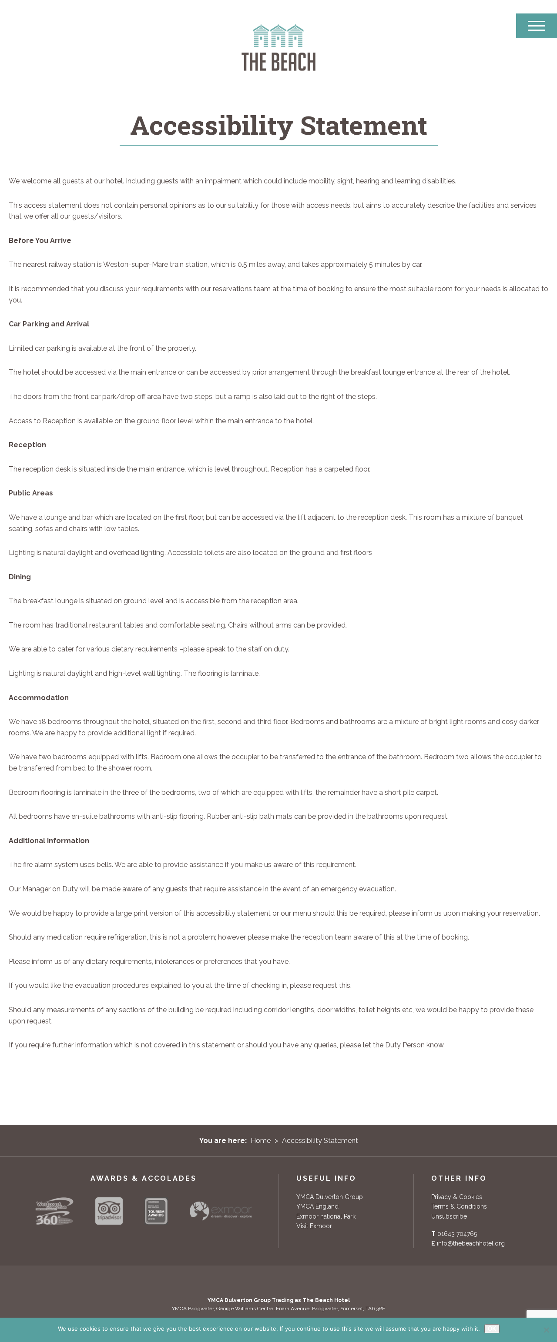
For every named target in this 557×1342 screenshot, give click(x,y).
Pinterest (267, 1281)
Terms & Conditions (459, 1206)
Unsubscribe (449, 1216)
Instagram (307, 1281)
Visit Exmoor (314, 1225)
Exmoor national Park (326, 1216)
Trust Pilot (329, 1281)
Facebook (226, 1281)
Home (261, 1140)
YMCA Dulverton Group (329, 1196)
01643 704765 (457, 1233)
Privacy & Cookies (456, 1196)
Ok (492, 1328)
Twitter (247, 1281)
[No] (546, 1329)
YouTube (287, 1281)
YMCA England (317, 1206)
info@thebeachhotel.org (471, 1243)
